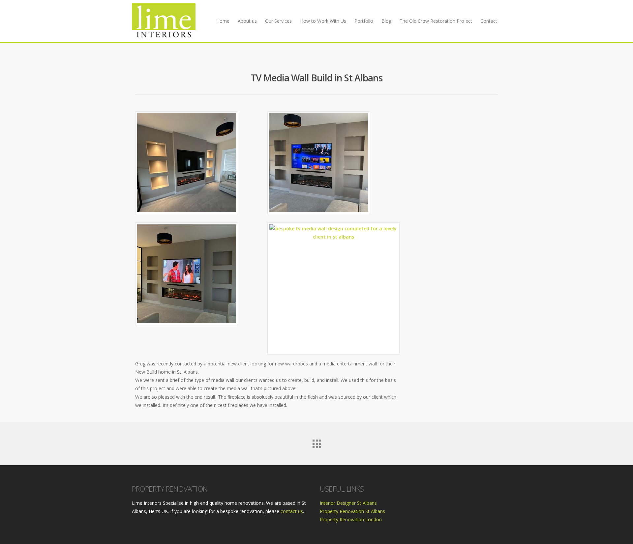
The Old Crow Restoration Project (436, 21)
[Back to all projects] (316, 442)
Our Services (278, 21)
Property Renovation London (351, 519)
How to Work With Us (323, 21)
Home (222, 21)
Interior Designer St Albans (348, 503)
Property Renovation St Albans (352, 511)
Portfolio (363, 21)
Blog (386, 21)
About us (247, 21)
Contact (488, 21)
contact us (292, 511)
